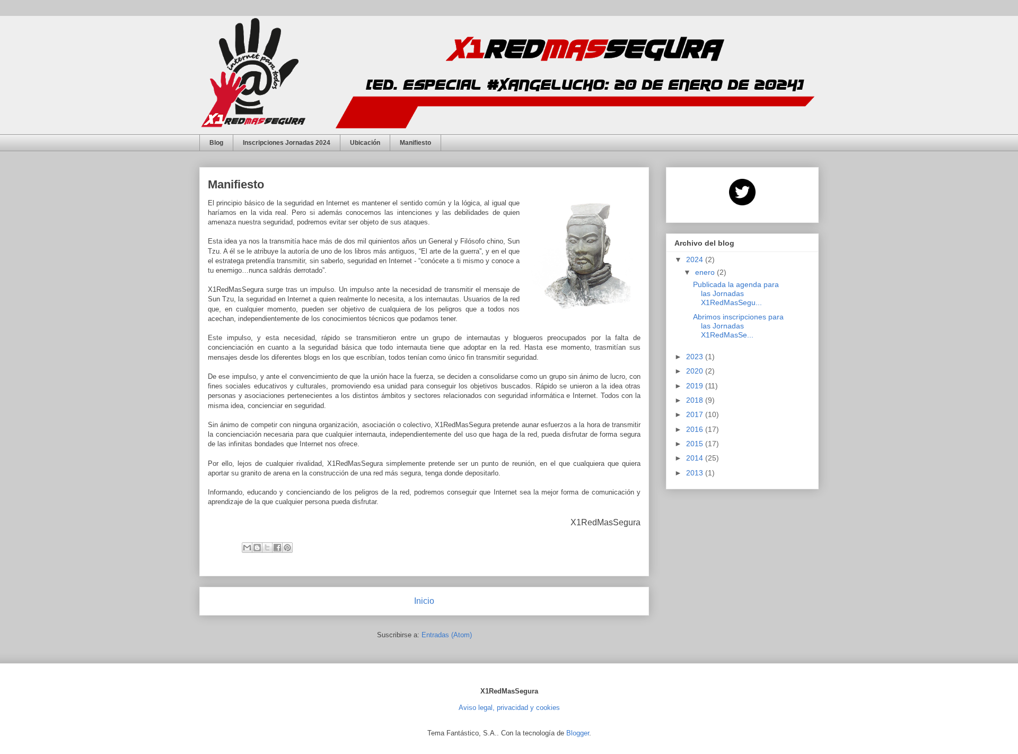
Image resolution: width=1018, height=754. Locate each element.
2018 (695, 400)
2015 (695, 443)
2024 (695, 259)
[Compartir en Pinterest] (287, 547)
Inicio (424, 600)
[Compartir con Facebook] (277, 547)
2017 (695, 414)
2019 (695, 386)
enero (706, 272)
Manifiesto (415, 142)
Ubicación (365, 142)
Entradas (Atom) (447, 635)
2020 (695, 371)
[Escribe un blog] (257, 547)
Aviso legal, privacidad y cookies (509, 708)
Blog (216, 142)
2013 (695, 473)
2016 (695, 429)
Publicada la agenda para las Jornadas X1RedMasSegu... (736, 293)
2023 (695, 356)
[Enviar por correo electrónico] (247, 547)
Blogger (577, 733)
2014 (695, 458)
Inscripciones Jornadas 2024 (286, 142)
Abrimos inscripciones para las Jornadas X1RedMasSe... (738, 326)
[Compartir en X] (267, 547)
